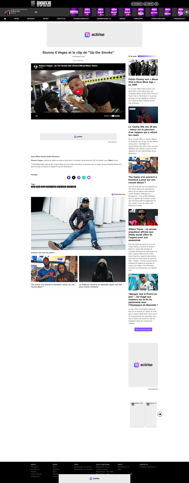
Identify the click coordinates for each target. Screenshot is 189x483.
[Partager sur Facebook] (68, 179)
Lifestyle (61, 18)
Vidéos (122, 18)
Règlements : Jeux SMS (104, 472)
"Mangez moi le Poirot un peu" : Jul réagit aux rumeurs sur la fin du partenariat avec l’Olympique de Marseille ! (143, 299)
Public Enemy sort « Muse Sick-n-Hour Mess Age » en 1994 (143, 82)
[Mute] (35, 12)
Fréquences (179, 18)
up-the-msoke (61, 186)
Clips (119, 469)
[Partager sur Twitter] (73, 179)
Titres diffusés (158, 18)
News (16, 18)
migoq (43, 186)
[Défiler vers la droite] (160, 414)
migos (33, 186)
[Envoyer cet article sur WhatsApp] (83, 179)
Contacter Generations (147, 467)
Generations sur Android (83, 469)
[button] (137, 414)
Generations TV (104, 18)
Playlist (33, 472)
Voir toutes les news (143, 329)
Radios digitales (81, 18)
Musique (31, 18)
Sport (46, 18)
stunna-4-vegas (51, 186)
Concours (138, 18)
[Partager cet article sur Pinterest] (78, 179)
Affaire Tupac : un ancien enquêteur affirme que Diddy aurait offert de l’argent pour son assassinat (142, 234)
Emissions (34, 467)
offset (38, 186)
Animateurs (35, 469)
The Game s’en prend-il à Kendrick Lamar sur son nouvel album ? (142, 180)
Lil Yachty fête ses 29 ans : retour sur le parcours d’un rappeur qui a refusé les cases (142, 130)
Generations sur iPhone (83, 467)
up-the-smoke (71, 186)
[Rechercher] (156, 4)
